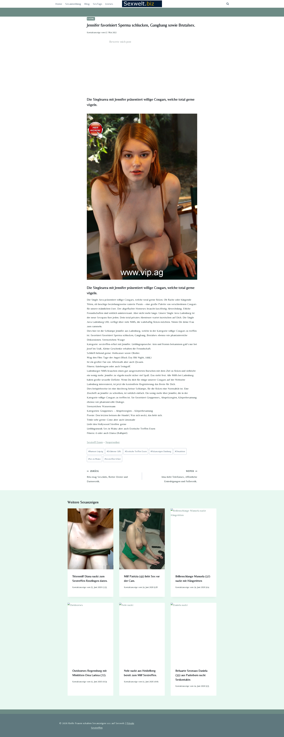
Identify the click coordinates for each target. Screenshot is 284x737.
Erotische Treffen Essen (136, 451)
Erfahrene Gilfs (114, 451)
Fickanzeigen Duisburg (161, 451)
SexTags (97, 3)
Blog (87, 3)
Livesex (109, 3)
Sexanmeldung (73, 3)
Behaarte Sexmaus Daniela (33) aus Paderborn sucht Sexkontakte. (191, 675)
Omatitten (180, 451)
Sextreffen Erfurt (113, 459)
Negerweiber (112, 442)
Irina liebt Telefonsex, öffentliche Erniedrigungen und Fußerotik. (179, 476)
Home (58, 3)
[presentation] (90, 538)
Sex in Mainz (94, 459)
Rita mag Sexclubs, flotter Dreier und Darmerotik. (107, 476)
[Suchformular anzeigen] (227, 4)
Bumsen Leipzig (95, 451)
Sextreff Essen (95, 442)
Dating (90, 19)
